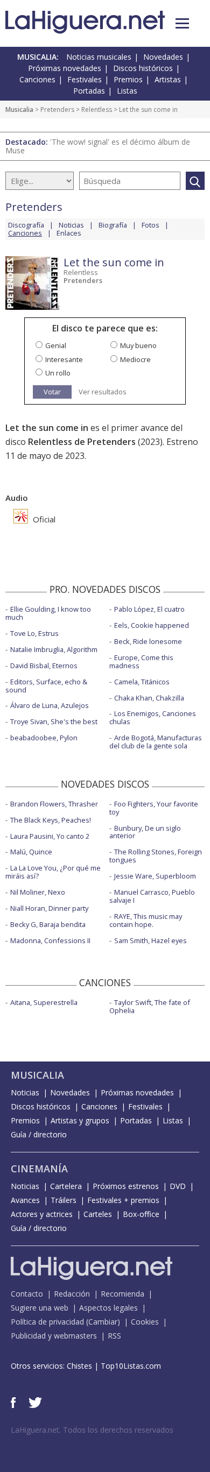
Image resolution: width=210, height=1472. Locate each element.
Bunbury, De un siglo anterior (145, 832)
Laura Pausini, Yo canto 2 (49, 836)
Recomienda (122, 1294)
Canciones (37, 79)
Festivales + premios (123, 1200)
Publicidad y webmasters (54, 1336)
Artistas (168, 79)
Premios (128, 79)
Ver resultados (103, 392)
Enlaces (69, 233)
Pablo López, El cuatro (149, 609)
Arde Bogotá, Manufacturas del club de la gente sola (155, 742)
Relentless (96, 109)
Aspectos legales (108, 1308)
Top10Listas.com (131, 1366)
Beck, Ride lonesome (148, 641)
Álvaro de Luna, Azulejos (49, 705)
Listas (127, 91)
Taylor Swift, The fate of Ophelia (149, 1006)
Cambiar (102, 1322)
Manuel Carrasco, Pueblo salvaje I (152, 896)
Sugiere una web (39, 1308)
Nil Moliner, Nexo (37, 892)
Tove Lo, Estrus (34, 633)
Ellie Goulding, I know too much (48, 613)
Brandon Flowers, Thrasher (54, 804)
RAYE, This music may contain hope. (145, 920)
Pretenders (57, 109)
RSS (114, 1336)
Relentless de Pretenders (82, 442)
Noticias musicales (98, 57)
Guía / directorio (39, 1134)
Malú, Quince (31, 852)
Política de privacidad (47, 1322)
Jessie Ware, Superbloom (155, 876)
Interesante (64, 359)
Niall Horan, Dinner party (49, 908)
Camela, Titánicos (142, 682)
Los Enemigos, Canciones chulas (152, 717)
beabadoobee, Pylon (44, 737)
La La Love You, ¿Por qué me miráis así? (53, 872)
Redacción (72, 1294)
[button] (182, 23)
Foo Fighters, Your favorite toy (153, 808)
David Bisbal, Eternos (44, 665)
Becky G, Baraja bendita (48, 924)
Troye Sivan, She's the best (53, 721)
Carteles (97, 1214)
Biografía (113, 225)
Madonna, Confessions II (50, 940)
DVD (178, 1186)
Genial (55, 345)
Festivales (84, 79)
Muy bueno (138, 345)
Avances (25, 1200)
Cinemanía (39, 1168)
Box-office (141, 1214)
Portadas (89, 91)
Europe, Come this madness (141, 661)
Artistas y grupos (80, 1120)
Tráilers (63, 1200)
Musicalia (19, 109)
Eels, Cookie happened (151, 625)
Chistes (79, 1366)
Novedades (163, 57)
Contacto (27, 1294)
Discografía (26, 225)
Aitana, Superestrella (44, 1002)
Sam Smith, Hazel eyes (150, 940)
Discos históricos (143, 68)
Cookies (145, 1322)
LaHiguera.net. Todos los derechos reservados (92, 1430)
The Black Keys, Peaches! (50, 820)
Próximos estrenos (126, 1186)
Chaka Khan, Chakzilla (149, 698)
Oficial (43, 519)
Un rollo (58, 373)
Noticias (71, 225)
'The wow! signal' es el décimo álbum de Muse (97, 146)
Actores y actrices (42, 1214)
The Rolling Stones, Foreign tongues (155, 856)
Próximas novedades (64, 68)
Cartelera (66, 1186)
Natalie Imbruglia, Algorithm (53, 649)
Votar (52, 392)
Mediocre (135, 359)
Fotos (150, 225)
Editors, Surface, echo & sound (46, 686)
